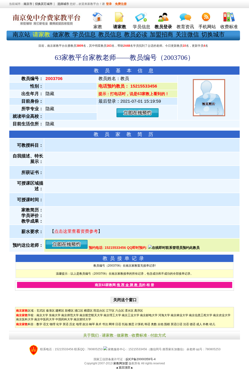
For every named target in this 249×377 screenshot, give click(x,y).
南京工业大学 (130, 315)
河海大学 (164, 315)
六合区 (119, 310)
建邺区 (59, 310)
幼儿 (212, 324)
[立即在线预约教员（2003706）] (137, 116)
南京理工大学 (112, 315)
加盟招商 (161, 34)
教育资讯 (185, 26)
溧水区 (129, 310)
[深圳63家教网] (45, 25)
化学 (59, 324)
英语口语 (176, 324)
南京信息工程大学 (200, 315)
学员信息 (141, 26)
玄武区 (40, 310)
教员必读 (135, 34)
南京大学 (42, 315)
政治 (85, 324)
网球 (112, 324)
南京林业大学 (179, 315)
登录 (109, 4)
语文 (46, 324)
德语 (193, 324)
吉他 (160, 324)
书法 (105, 324)
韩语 (147, 324)
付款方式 (158, 335)
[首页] (98, 16)
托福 (125, 324)
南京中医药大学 (44, 319)
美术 (98, 324)
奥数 (154, 324)
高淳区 (138, 310)
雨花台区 (99, 310)
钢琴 (92, 324)
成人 (199, 324)
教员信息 (110, 34)
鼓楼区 (69, 310)
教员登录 (163, 26)
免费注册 (121, 4)
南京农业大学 (222, 315)
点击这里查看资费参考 (76, 231)
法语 (186, 324)
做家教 (61, 34)
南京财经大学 (82, 319)
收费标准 (229, 26)
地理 (79, 324)
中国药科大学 (64, 319)
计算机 (139, 324)
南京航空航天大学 (91, 315)
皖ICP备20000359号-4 (141, 359)
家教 (97, 26)
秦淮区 (50, 310)
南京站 (21, 34)
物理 (52, 324)
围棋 (167, 324)
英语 (66, 324)
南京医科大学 (25, 319)
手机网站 (207, 26)
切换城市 (213, 34)
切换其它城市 (44, 4)
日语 (118, 324)
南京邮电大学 (149, 315)
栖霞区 (88, 310)
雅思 (131, 324)
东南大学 (55, 315)
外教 (206, 324)
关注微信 (187, 34)
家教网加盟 (120, 363)
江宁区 (110, 310)
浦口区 (78, 310)
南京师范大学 (70, 315)
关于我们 (91, 335)
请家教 (108, 335)
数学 (39, 324)
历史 (72, 324)
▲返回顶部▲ (124, 367)
